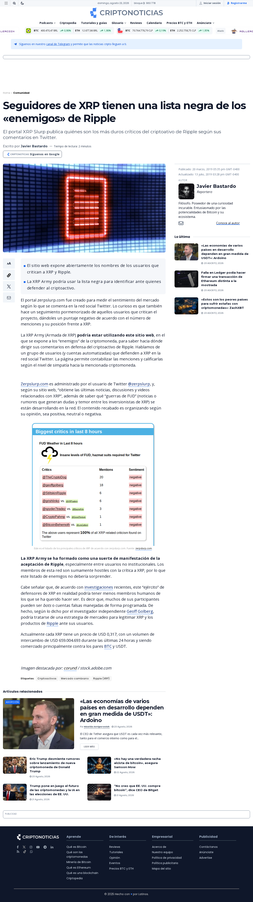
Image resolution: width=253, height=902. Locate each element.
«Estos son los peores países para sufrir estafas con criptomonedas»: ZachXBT (224, 304)
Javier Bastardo (34, 146)
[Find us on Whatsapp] (31, 851)
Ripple (52, 623)
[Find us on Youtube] (38, 847)
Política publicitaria (165, 863)
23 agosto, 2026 (122, 726)
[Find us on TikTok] (24, 852)
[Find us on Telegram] (45, 847)
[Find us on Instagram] (31, 847)
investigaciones (98, 587)
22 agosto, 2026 (125, 772)
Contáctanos (208, 847)
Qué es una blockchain (82, 873)
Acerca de (159, 847)
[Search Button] (14, 3)
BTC (108, 646)
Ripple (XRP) (101, 678)
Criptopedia (68, 23)
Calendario (154, 23)
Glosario (117, 23)
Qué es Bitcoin (76, 847)
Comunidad (21, 93)
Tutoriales (116, 852)
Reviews (136, 23)
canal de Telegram (58, 44)
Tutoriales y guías (94, 23)
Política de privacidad (167, 858)
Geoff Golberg (140, 611)
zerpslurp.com (143, 548)
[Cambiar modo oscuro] (22, 3)
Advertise (205, 858)
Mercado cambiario (75, 678)
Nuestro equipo (162, 852)
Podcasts (46, 23)
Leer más (91, 746)
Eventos (114, 863)
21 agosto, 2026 (40, 799)
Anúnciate (204, 23)
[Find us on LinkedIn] (52, 847)
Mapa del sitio (161, 869)
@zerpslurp (139, 384)
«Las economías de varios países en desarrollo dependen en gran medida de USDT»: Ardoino (122, 710)
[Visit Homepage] (126, 12)
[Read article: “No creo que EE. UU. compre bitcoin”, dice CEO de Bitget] (99, 792)
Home (6, 93)
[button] (9, 280)
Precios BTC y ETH (179, 23)
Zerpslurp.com (34, 384)
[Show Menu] (6, 3)
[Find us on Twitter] (24, 847)
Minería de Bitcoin (78, 862)
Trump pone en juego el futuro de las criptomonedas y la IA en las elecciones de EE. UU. (55, 790)
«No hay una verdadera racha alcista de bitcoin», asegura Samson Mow (137, 763)
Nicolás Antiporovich (97, 726)
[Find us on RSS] (18, 851)
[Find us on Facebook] (18, 847)
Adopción (12, 702)
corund (70, 668)
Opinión (114, 858)
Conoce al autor (228, 223)
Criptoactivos (47, 678)
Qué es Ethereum (78, 868)
